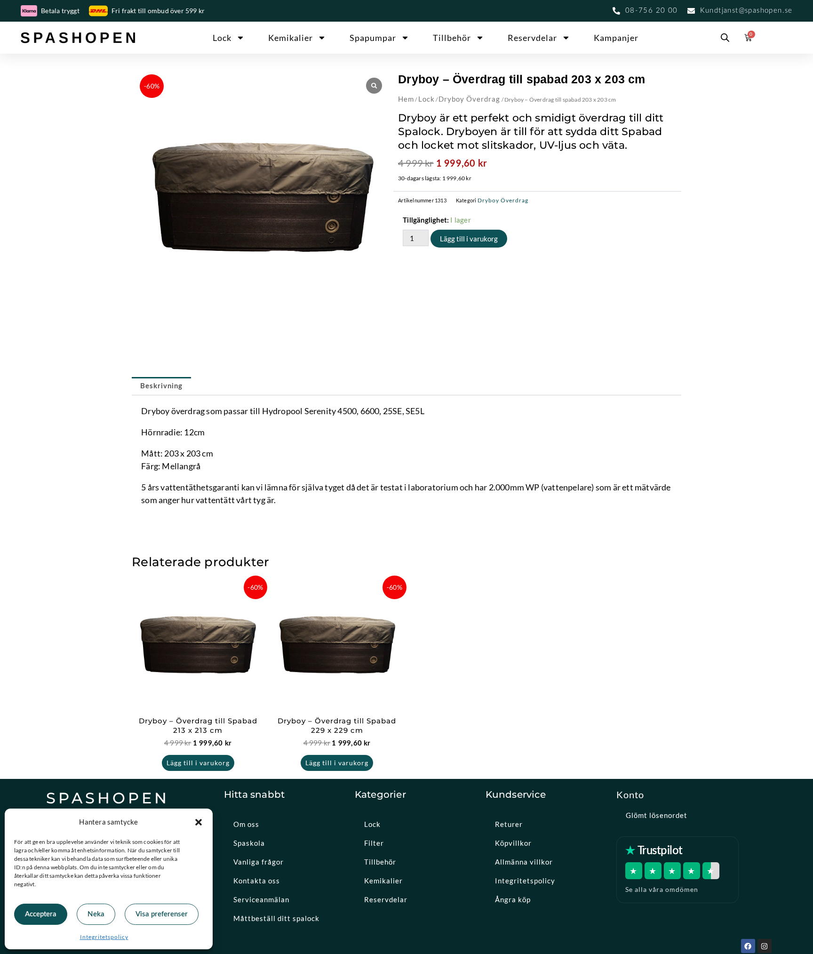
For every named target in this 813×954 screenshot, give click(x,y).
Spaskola (249, 843)
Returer (509, 824)
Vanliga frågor (258, 862)
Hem (406, 99)
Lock (222, 37)
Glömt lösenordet (656, 815)
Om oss (246, 824)
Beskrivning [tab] (161, 386)
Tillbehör (452, 37)
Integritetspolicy (104, 936)
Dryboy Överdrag (469, 99)
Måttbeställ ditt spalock (276, 918)
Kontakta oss (256, 880)
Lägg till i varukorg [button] (198, 763)
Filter (374, 843)
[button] (198, 822)
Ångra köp (513, 899)
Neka (96, 914)
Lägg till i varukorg (469, 238)
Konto (630, 794)
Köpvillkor (513, 843)
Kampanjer (616, 37)
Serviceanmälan (261, 899)
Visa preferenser (162, 914)
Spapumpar (373, 37)
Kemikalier (290, 37)
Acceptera (40, 914)
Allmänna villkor (524, 862)
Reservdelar (532, 37)
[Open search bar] (725, 37)
